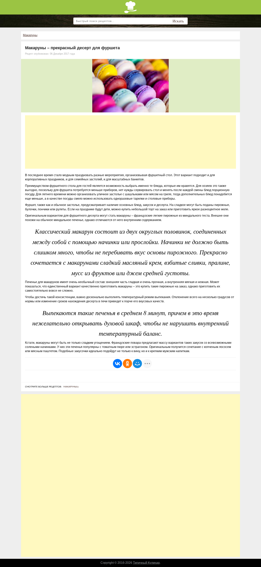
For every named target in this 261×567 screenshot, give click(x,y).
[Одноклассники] (127, 363)
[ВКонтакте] (117, 363)
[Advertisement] (130, 142)
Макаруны (30, 35)
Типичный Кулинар (146, 562)
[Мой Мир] (137, 363)
